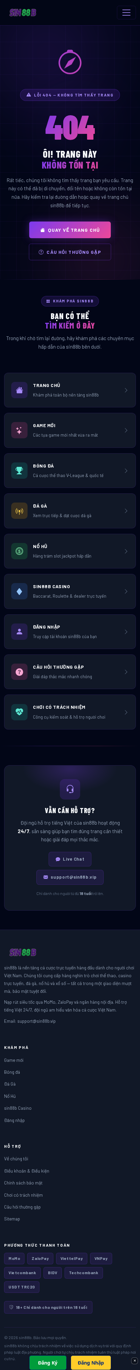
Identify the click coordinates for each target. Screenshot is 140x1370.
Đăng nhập (14, 1120)
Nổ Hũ (10, 1096)
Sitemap (12, 1219)
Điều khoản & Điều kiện (26, 1171)
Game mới (13, 1060)
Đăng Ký (47, 1362)
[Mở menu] (126, 12)
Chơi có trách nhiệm (23, 1195)
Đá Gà (10, 1084)
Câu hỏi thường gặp (74, 252)
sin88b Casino (18, 1108)
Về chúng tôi (16, 1158)
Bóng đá (12, 1072)
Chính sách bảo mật (23, 1182)
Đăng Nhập (91, 1362)
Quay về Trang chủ (74, 230)
